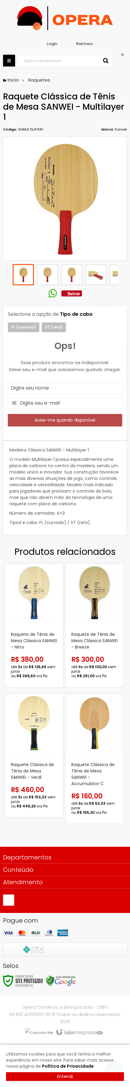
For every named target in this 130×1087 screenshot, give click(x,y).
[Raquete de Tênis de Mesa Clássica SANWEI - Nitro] (34, 625)
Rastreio (84, 44)
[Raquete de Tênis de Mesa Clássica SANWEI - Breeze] (94, 625)
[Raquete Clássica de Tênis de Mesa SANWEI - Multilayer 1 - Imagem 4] (95, 274)
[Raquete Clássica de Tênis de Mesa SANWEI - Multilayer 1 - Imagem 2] (47, 274)
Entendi (65, 1076)
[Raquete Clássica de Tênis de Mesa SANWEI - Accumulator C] (94, 759)
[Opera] (65, 18)
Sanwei (121, 129)
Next (122, 276)
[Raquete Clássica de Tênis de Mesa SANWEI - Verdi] (34, 755)
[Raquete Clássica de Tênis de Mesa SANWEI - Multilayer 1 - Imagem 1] (23, 274)
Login (52, 44)
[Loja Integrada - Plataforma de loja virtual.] (79, 1032)
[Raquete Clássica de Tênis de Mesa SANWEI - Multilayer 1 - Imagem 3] (71, 274)
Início (13, 80)
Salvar (73, 293)
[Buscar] (106, 61)
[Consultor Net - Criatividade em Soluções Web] (39, 1032)
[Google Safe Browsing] (61, 980)
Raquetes (39, 80)
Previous (7, 276)
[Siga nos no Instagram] (8, 900)
